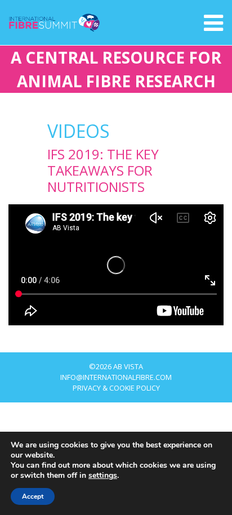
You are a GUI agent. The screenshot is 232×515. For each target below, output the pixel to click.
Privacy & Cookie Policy (116, 388)
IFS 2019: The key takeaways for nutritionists (103, 170)
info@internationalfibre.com (116, 377)
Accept (32, 496)
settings (102, 476)
